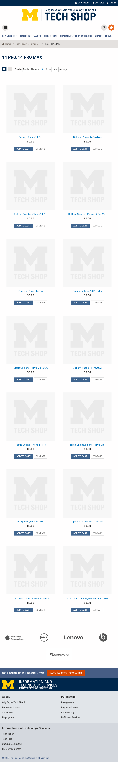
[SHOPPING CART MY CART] (111, 27)
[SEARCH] (104, 27)
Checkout (99, 3)
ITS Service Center (11, 749)
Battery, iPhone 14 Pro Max (87, 137)
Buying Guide (67, 702)
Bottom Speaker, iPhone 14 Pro (30, 214)
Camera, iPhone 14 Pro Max (87, 291)
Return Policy (67, 712)
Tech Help (7, 739)
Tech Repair (21, 44)
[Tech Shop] (59, 14)
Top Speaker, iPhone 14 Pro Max (87, 521)
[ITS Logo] (30, 684)
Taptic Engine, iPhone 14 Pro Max (87, 444)
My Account (83, 3)
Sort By (18, 69)
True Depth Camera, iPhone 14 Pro (30, 598)
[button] (40, 149)
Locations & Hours (11, 707)
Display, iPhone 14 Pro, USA (87, 367)
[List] (10, 69)
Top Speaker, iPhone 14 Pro (30, 521)
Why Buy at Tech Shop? (13, 702)
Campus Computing (12, 744)
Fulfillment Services (70, 717)
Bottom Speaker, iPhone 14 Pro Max (87, 214)
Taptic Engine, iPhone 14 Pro (31, 444)
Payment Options (69, 707)
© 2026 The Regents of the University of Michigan (25, 758)
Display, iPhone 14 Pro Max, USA (31, 367)
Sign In (113, 3)
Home (8, 44)
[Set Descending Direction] (42, 69)
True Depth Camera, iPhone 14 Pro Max (87, 598)
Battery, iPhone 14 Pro (30, 137)
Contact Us (7, 712)
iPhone (34, 44)
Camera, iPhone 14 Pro (30, 291)
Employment (8, 717)
